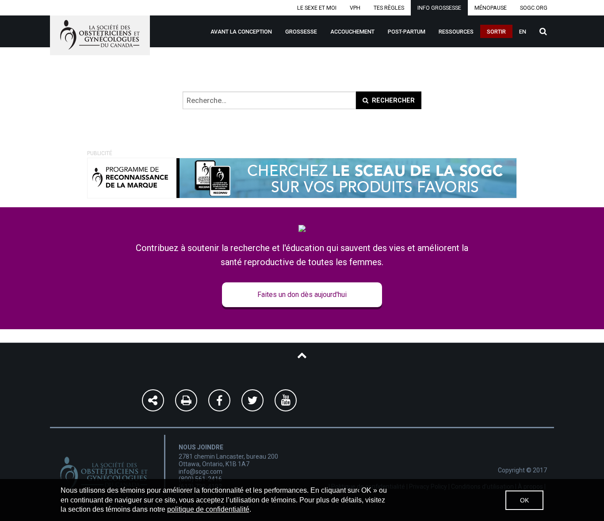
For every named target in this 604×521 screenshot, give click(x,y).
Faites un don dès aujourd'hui (302, 294)
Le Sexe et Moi (316, 7)
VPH (355, 7)
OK (524, 500)
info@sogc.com (200, 471)
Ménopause (490, 7)
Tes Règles (389, 7)
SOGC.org (533, 7)
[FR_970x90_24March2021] (302, 177)
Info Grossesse (439, 7)
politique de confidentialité (208, 509)
